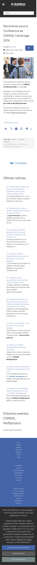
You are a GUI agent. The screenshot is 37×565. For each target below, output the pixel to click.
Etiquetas (19, 447)
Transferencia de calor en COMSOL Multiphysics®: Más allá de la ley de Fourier (18, 210)
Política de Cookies (24, 540)
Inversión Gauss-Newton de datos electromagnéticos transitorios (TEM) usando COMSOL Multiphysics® (17, 190)
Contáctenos (19, 501)
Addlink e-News (18, 488)
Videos (18, 480)
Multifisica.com (18, 496)
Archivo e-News (18, 491)
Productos (18, 450)
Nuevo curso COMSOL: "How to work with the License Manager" (17, 325)
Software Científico (19, 493)
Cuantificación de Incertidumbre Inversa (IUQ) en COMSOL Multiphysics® (17, 280)
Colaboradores (18, 473)
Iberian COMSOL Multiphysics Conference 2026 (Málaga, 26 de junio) (18, 369)
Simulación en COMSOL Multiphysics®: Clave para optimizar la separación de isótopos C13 (16, 233)
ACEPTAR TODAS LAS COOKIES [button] (18, 548)
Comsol (13, 47)
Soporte (18, 452)
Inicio (18, 442)
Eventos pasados (18, 470)
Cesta (18, 457)
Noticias (18, 445)
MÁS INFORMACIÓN (18, 559)
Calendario (18, 465)
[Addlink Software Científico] (18, 4)
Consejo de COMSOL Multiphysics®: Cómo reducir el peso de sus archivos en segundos (17, 257)
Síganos (18, 498)
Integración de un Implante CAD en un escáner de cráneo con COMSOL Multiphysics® (17, 391)
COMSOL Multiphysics (17, 376)
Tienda (18, 455)
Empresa (18, 503)
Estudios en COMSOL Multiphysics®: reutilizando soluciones (16, 347)
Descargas (18, 478)
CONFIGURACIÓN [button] (18, 554)
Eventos (18, 468)
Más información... (13, 123)
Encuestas (18, 475)
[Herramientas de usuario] (29, 48)
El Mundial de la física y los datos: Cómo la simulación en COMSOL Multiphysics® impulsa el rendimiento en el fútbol (17, 303)
